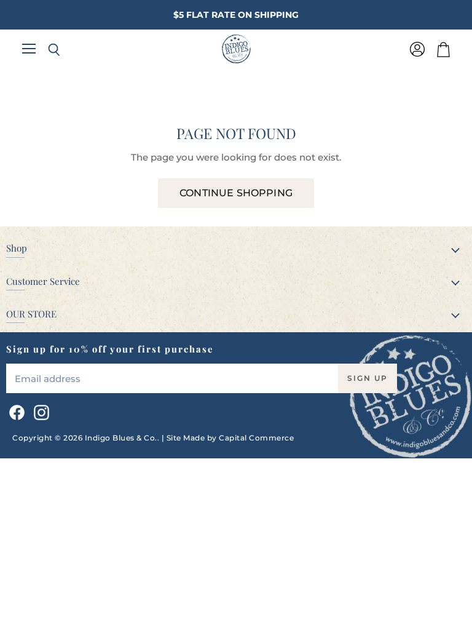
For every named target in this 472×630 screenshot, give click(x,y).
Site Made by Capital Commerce (230, 437)
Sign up (367, 378)
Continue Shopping (236, 193)
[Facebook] (15, 410)
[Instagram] (39, 410)
